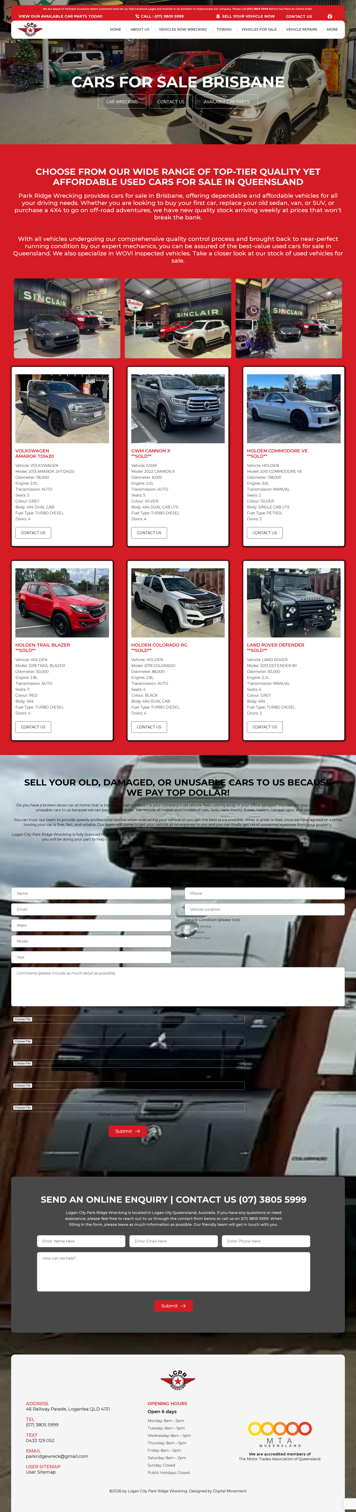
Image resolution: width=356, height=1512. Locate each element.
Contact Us (299, 16)
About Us (140, 29)
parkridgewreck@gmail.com (57, 1456)
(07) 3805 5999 (257, 9)
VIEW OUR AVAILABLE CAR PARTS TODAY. (61, 16)
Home (115, 29)
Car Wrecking (122, 101)
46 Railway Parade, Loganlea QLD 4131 (68, 1409)
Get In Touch (178, 853)
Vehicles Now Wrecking (183, 29)
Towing (224, 29)
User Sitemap (41, 1472)
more (332, 29)
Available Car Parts (227, 101)
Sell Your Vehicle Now (248, 16)
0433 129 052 (40, 1440)
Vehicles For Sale (259, 29)
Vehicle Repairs (301, 29)
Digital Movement (230, 1491)
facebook (330, 16)
